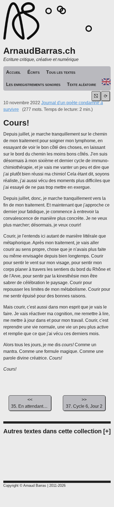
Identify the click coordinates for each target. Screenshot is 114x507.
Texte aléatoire (81, 84)
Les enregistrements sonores (33, 84)
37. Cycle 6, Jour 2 (84, 403)
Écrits (33, 72)
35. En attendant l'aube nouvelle (31, 403)
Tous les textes (60, 72)
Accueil (13, 72)
